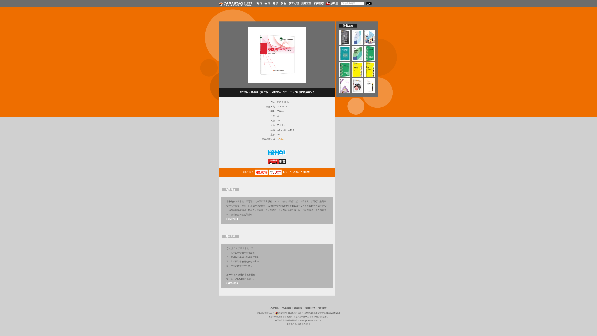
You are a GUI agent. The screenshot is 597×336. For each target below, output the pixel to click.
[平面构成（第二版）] (357, 85)
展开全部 (232, 219)
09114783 (268, 313)
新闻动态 (319, 3)
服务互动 (306, 3)
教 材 (283, 3)
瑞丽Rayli (310, 308)
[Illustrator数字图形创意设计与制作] (369, 37)
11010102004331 (294, 313)
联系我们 (286, 308)
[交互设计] (357, 69)
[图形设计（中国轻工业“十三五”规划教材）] (369, 85)
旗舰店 (334, 3)
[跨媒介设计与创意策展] (344, 37)
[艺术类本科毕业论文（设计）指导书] (344, 53)
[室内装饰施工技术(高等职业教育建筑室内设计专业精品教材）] (344, 85)
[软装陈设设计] (344, 69)
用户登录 (322, 308)
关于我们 (275, 308)
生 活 (267, 3)
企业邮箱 (298, 308)
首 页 (259, 3)
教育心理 (294, 3)
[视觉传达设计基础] (369, 53)
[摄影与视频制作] (369, 69)
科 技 (275, 3)
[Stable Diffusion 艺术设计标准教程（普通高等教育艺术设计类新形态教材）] (357, 53)
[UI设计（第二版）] (357, 37)
